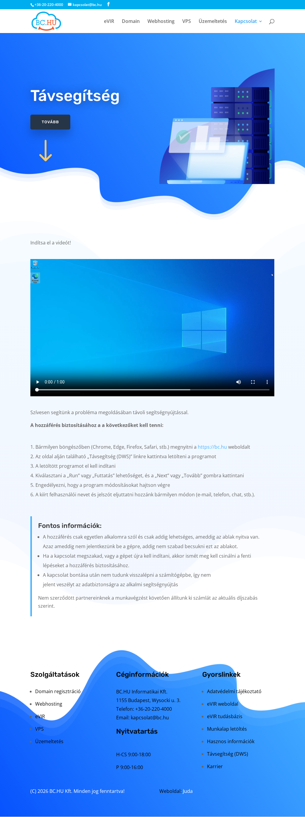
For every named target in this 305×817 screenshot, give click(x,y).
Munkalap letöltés (227, 729)
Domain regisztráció (58, 691)
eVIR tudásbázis (224, 716)
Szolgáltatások (55, 674)
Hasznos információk (230, 741)
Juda (188, 791)
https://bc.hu (212, 447)
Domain (131, 21)
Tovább (50, 122)
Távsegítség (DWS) (227, 754)
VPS (186, 21)
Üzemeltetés (213, 21)
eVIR (109, 21)
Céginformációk (142, 674)
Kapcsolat (246, 21)
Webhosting (161, 21)
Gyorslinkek (221, 674)
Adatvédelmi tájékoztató (234, 691)
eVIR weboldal (222, 704)
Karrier (215, 766)
